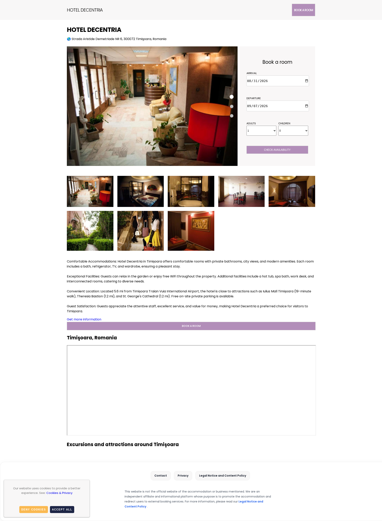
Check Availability (277, 149)
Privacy (183, 476)
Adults (251, 123)
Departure (254, 98)
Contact (160, 476)
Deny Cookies (33, 509)
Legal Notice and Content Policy (222, 476)
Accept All (62, 509)
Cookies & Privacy (59, 493)
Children (284, 123)
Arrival (252, 73)
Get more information (84, 319)
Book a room (303, 10)
